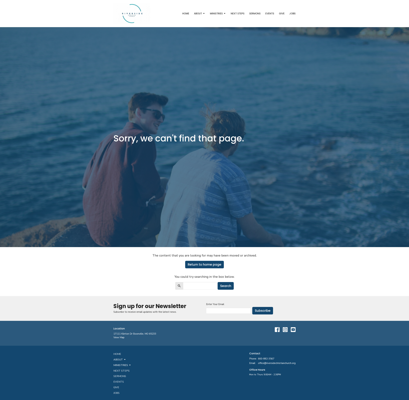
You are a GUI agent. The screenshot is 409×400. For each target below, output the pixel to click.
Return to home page (204, 264)
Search (225, 286)
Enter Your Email (215, 304)
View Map (118, 337)
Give (282, 13)
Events (269, 13)
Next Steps (237, 13)
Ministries (216, 13)
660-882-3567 (266, 358)
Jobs (292, 13)
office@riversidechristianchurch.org (277, 363)
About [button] (118, 359)
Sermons (255, 13)
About (198, 13)
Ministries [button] (120, 365)
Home (185, 13)
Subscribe (262, 310)
